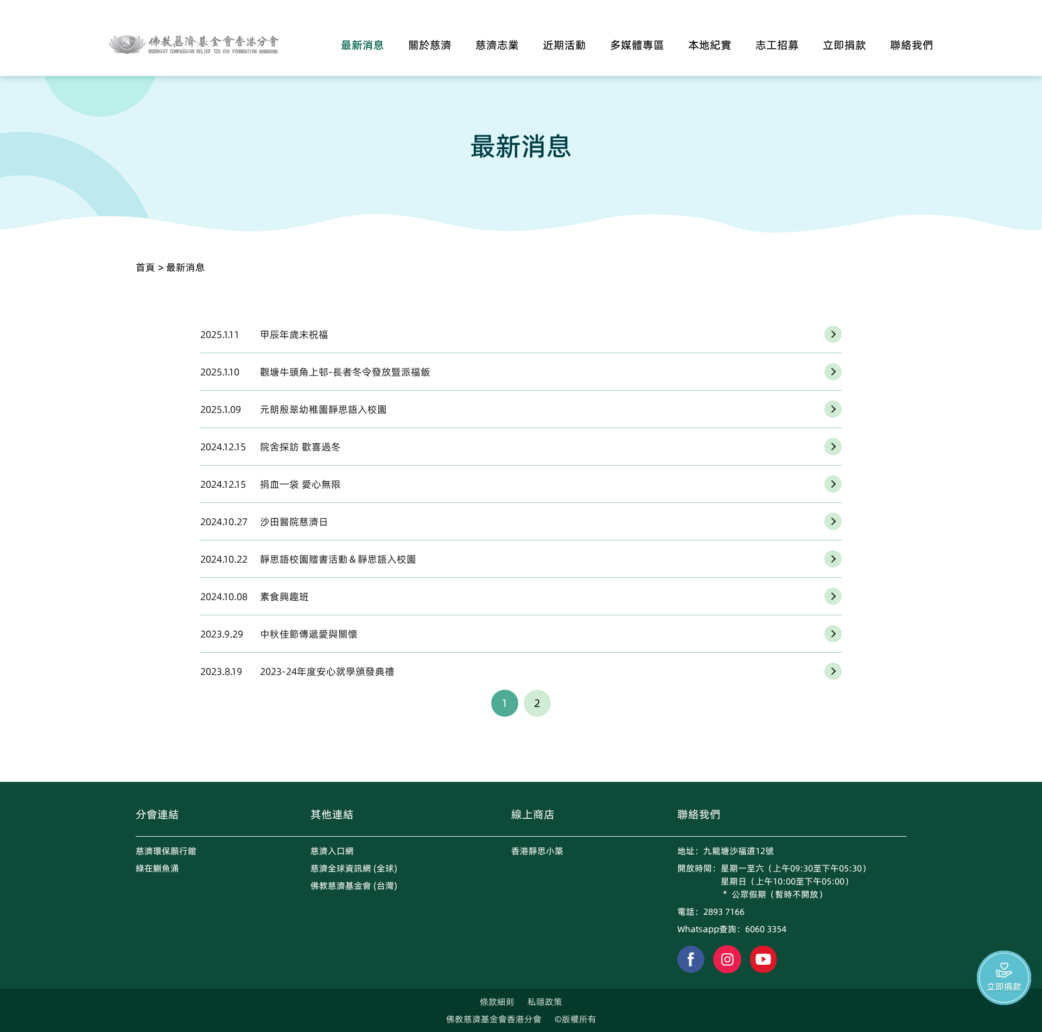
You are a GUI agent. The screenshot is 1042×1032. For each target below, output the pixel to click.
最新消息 (362, 45)
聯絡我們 (911, 45)
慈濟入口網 (332, 851)
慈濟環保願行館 (166, 851)
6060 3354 (765, 929)
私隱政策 (545, 1002)
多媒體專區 (637, 45)
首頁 (145, 267)
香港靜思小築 (537, 851)
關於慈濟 (430, 45)
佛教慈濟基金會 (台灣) (353, 885)
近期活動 (564, 45)
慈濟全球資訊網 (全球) (353, 868)
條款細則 (497, 1002)
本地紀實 (710, 45)
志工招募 (777, 45)
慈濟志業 (497, 45)
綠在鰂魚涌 (157, 868)
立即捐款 (844, 45)
